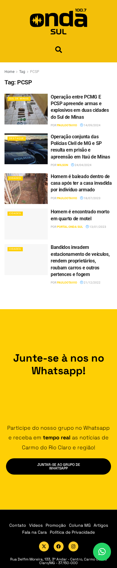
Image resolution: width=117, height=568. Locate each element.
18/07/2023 (91, 198)
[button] (58, 49)
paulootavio (67, 125)
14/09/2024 (91, 125)
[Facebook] (59, 546)
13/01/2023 (97, 226)
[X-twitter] (44, 546)
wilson (62, 165)
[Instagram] (73, 546)
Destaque (16, 138)
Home (9, 72)
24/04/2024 (83, 165)
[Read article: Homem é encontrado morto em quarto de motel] (26, 224)
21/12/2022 (91, 282)
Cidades (15, 178)
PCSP (34, 72)
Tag (22, 72)
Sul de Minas (19, 98)
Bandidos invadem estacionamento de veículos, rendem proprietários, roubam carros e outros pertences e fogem (80, 260)
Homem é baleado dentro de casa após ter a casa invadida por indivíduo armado (81, 183)
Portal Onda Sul (70, 226)
